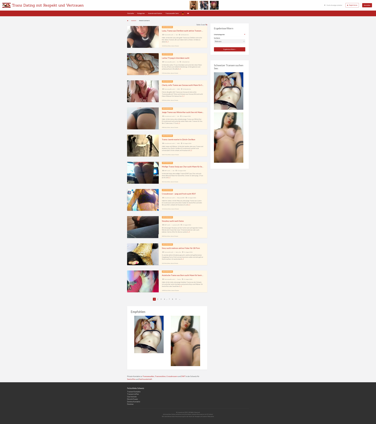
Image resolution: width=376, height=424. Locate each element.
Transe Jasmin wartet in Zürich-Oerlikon (178, 139)
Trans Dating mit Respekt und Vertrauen (48, 5)
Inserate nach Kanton (155, 13)
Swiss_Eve (178, 252)
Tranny (179, 279)
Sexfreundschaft (145, 379)
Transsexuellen (148, 376)
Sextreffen (131, 379)
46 (178, 62)
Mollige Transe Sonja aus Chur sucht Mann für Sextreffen (185, 166)
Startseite (130, 13)
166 (177, 34)
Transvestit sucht (168, 34)
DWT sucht (167, 170)
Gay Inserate (132, 397)
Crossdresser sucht (169, 116)
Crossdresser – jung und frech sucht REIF (179, 194)
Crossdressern (172, 376)
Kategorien (141, 13)
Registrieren (353, 5)
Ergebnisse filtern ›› (229, 49)
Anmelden (367, 5)
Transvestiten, (160, 376)
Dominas (130, 404)
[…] (167, 42)
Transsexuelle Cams (172, 13)
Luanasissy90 (175, 225)
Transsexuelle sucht (169, 62)
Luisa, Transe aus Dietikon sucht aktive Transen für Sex (184, 31)
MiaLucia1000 (180, 197)
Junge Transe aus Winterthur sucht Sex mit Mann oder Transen (188, 112)
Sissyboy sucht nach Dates (173, 221)
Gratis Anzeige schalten (334, 5)
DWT (183, 376)
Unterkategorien (219, 34)
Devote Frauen (132, 399)
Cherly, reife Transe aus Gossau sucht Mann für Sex (183, 85)
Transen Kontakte (134, 392)
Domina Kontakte (133, 402)
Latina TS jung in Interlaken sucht (175, 58)
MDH (178, 89)
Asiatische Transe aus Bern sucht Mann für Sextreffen (184, 275)
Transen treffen (133, 394)
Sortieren (217, 38)
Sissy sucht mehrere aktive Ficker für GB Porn (181, 248)
